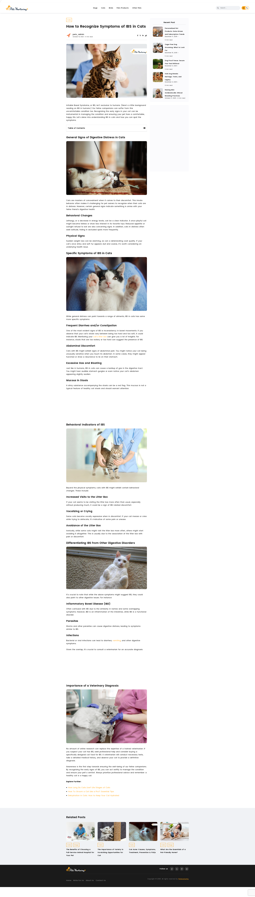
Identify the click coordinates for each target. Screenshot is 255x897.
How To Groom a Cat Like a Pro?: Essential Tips (91, 791)
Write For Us (78, 880)
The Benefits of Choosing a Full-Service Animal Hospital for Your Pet (80, 852)
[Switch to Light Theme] (243, 8)
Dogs (95, 8)
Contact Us (101, 880)
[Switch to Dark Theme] (247, 8)
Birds (111, 8)
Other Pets (136, 8)
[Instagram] (187, 869)
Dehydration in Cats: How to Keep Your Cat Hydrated (93, 795)
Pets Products (123, 8)
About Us (90, 880)
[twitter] (140, 35)
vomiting (116, 640)
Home (68, 880)
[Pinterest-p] (182, 869)
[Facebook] (137, 35)
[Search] (218, 8)
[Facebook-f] (172, 869)
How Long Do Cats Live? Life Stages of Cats (89, 787)
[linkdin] (143, 35)
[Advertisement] (107, 407)
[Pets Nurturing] (17, 8)
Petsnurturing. (183, 879)
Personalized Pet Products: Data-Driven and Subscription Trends (174, 31)
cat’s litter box (100, 336)
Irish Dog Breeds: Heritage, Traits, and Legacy (173, 77)
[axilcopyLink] (146, 35)
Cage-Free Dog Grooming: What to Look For (174, 47)
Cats (103, 8)
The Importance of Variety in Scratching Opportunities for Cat (110, 852)
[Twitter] (177, 869)
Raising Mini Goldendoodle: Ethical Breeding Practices (173, 93)
